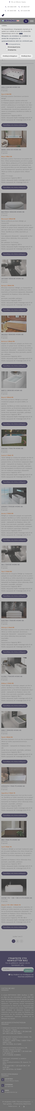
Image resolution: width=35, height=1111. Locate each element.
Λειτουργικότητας (14, 44)
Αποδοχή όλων (26, 56)
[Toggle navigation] (32, 21)
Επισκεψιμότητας (14, 47)
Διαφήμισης (12, 50)
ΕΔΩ (21, 33)
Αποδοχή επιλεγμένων (10, 56)
